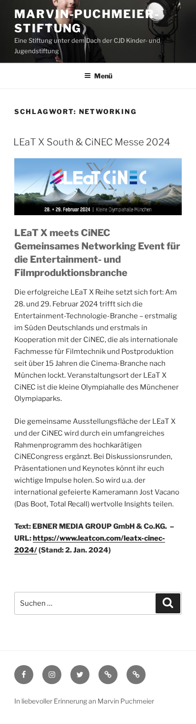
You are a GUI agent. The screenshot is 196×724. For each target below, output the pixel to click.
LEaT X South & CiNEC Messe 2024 (91, 142)
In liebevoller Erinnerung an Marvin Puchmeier (84, 701)
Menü (103, 76)
